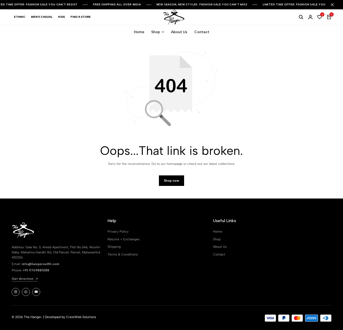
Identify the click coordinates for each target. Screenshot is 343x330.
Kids (61, 16)
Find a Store (80, 16)
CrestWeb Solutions (81, 317)
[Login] (310, 17)
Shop (155, 32)
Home (139, 32)
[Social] (16, 292)
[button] (319, 17)
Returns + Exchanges (124, 239)
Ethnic (19, 16)
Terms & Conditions (123, 254)
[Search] (301, 17)
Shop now (171, 181)
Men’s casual (41, 16)
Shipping (114, 247)
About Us (179, 32)
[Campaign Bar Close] (334, 4)
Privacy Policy (118, 232)
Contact (201, 32)
